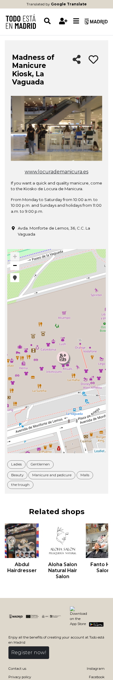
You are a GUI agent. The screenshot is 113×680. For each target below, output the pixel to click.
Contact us (17, 668)
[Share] (76, 60)
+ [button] (15, 256)
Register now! (28, 652)
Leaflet (99, 450)
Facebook (97, 677)
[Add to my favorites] (93, 60)
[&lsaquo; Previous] (10, 540)
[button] (14, 277)
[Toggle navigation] (76, 21)
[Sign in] (63, 21)
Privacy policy (19, 677)
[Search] (50, 21)
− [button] (15, 265)
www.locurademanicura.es (56, 172)
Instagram (96, 668)
